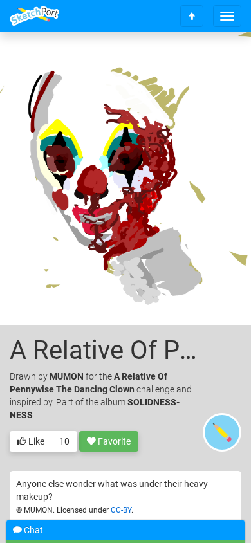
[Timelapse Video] (215, 62)
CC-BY (121, 510)
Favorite (113, 441)
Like (35, 441)
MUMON (67, 376)
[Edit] (147, 62)
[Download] (181, 62)
